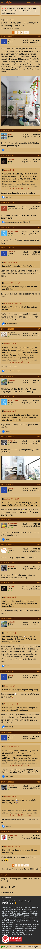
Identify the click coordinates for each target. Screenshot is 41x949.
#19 (38, 782)
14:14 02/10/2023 (7, 329)
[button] (2, 2)
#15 (38, 583)
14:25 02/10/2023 (7, 583)
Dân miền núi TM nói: (12, 303)
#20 (38, 832)
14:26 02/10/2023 (7, 618)
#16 (38, 618)
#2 (39, 130)
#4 (39, 203)
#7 (39, 329)
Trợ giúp (28, 901)
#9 (39, 396)
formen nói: (8, 686)
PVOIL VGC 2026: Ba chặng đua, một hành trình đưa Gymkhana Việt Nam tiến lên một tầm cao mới (19, 11)
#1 (39, 36)
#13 (38, 545)
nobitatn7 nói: (9, 170)
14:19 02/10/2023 (7, 484)
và (13, 371)
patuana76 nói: (9, 262)
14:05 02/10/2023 (7, 155)
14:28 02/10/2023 (7, 732)
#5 (39, 228)
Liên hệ (4, 901)
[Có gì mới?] (34, 3)
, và (17, 222)
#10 (38, 437)
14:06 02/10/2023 (7, 203)
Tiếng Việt (7, 897)
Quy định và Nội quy (16, 901)
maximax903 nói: (10, 499)
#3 (39, 155)
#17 (38, 671)
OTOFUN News (7, 903)
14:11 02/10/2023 (7, 248)
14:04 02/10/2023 (7, 130)
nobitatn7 (6, 28)
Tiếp (25, 32)
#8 (39, 376)
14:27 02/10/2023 (7, 671)
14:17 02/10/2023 (7, 437)
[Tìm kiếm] (38, 3)
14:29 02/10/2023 (7, 782)
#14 (38, 562)
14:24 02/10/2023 (7, 545)
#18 (38, 732)
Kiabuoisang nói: (10, 704)
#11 (38, 484)
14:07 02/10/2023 (7, 228)
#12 (38, 520)
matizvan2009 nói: (11, 283)
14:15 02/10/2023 (7, 376)
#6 (39, 248)
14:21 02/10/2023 (7, 520)
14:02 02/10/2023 (7, 36)
